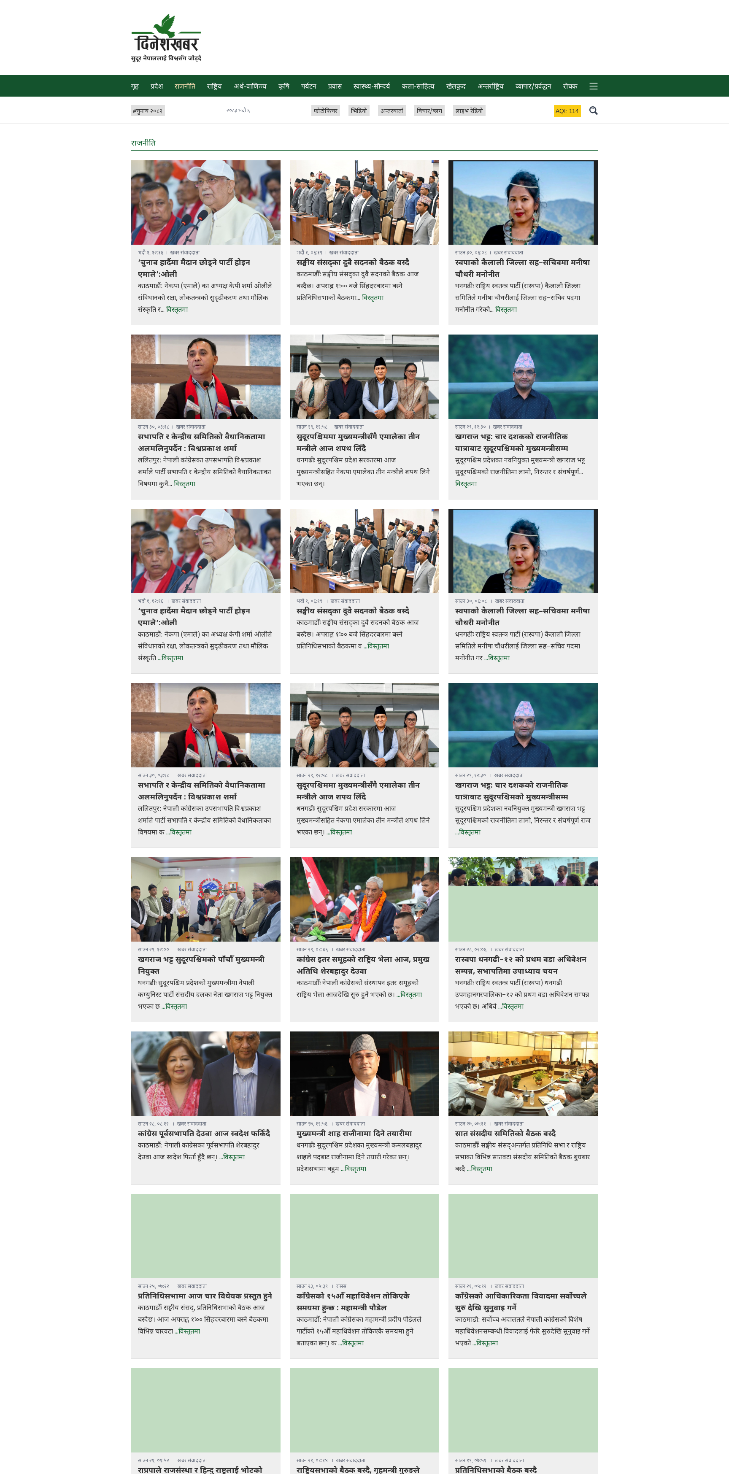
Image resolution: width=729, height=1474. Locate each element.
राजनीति (185, 87)
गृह (135, 87)
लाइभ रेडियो (469, 112)
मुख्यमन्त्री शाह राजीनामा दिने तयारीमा (354, 1134)
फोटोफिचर (326, 112)
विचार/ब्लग (429, 112)
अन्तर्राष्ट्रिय (491, 87)
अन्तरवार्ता (392, 112)
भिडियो (359, 112)
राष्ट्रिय (214, 87)
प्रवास (335, 87)
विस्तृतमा (177, 310)
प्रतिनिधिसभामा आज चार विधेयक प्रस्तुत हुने (205, 1296)
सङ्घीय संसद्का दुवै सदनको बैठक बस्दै (353, 263)
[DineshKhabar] (166, 32)
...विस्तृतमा (170, 658)
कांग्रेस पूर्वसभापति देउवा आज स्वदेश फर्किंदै (204, 1134)
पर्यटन (308, 87)
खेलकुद (456, 87)
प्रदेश (157, 87)
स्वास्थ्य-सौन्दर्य (372, 87)
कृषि (283, 87)
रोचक (570, 87)
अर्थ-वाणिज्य (250, 87)
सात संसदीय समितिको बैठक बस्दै (505, 1134)
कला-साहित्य (418, 87)
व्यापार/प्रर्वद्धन (533, 87)
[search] (593, 110)
